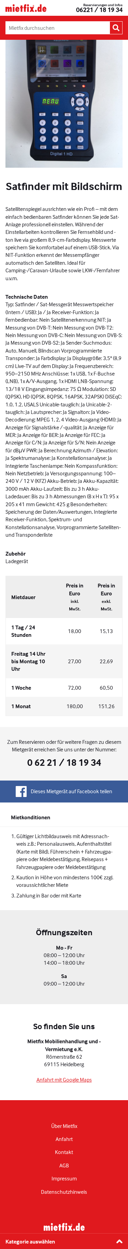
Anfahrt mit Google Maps (64, 1079)
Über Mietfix (64, 1125)
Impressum (64, 1178)
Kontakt (64, 1152)
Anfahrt (64, 1138)
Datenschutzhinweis (64, 1191)
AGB (64, 1165)
